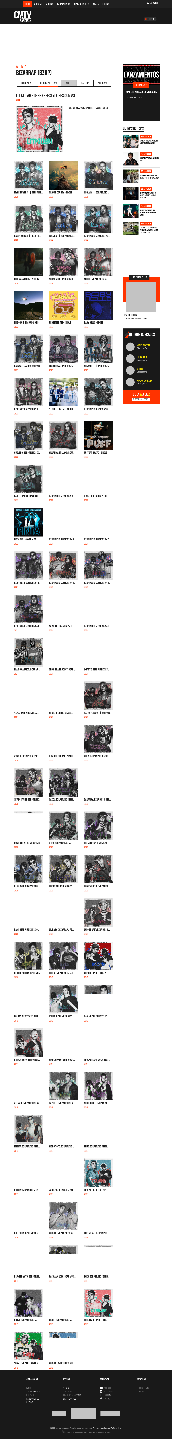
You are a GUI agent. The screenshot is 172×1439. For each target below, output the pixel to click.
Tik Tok (107, 1398)
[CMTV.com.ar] (24, 16)
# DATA (66, 1388)
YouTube (107, 1388)
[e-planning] (110, 1413)
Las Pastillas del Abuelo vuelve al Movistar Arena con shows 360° (149, 230)
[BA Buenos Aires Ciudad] (83, 1413)
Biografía (26, 83)
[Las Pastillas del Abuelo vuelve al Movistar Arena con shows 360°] (131, 228)
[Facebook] (156, 3)
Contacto (141, 1391)
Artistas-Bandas (33, 1391)
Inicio (27, 4)
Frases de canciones (72, 1395)
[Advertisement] (86, 42)
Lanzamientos (64, 4)
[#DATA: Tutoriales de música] (141, 74)
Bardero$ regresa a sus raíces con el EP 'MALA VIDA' (149, 176)
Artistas (38, 4)
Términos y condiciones (101, 1428)
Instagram (108, 1391)
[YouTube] (148, 3)
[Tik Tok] (154, 3)
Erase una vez (69, 1398)
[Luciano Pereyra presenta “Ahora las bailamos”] (131, 141)
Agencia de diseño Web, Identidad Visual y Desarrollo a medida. (89, 1432)
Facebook (108, 1395)
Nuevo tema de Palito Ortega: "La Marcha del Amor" (148, 212)
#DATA (96, 4)
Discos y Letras (48, 83)
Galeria (85, 83)
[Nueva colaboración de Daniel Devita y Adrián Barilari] (131, 193)
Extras (105, 4)
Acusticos (67, 1391)
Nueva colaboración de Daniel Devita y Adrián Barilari (148, 195)
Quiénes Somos (143, 1388)
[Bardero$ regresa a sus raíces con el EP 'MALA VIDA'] (131, 176)
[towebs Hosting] (59, 1413)
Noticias (50, 4)
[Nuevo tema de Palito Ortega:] (131, 211)
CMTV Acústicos (81, 4)
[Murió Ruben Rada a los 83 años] (131, 159)
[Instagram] (151, 3)
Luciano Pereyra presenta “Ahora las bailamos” (149, 142)
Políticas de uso (116, 1428)
